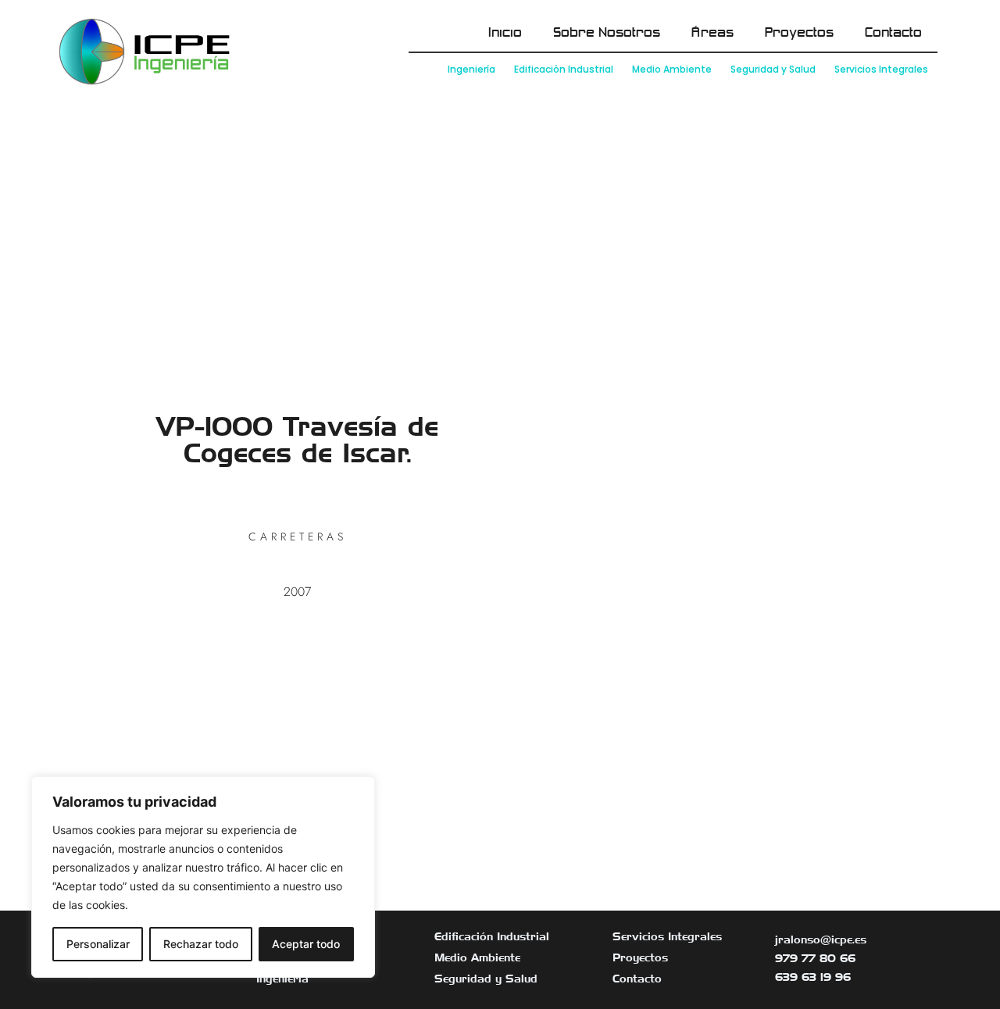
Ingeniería (471, 69)
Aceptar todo (306, 943)
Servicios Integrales (881, 69)
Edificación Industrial (563, 69)
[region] (203, 877)
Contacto (893, 33)
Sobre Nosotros (606, 33)
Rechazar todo (200, 943)
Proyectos (799, 33)
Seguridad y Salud (773, 69)
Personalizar (98, 943)
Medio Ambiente (672, 69)
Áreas (712, 33)
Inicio (505, 33)
